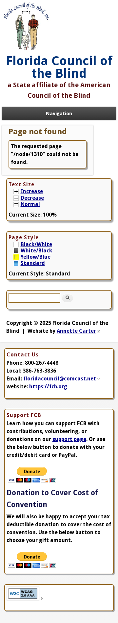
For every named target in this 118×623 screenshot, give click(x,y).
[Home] (26, 50)
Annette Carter (78, 331)
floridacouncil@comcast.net (61, 379)
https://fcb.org (48, 386)
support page (69, 439)
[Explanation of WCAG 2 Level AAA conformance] (25, 599)
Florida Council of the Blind (59, 67)
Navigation (59, 114)
